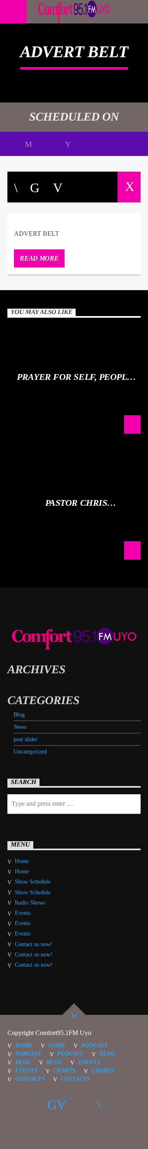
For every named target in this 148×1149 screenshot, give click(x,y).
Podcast (94, 1045)
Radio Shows (30, 903)
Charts (64, 1070)
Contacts (30, 1078)
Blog (19, 715)
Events (22, 913)
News (20, 727)
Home (22, 861)
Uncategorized (30, 752)
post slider (25, 739)
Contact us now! (34, 944)
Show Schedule (33, 882)
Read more (39, 258)
